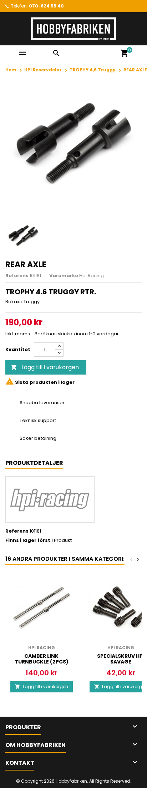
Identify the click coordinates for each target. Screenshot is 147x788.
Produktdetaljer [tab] (34, 463)
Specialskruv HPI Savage (120, 658)
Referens (17, 276)
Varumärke (63, 276)
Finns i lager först (27, 540)
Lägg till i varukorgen (45, 367)
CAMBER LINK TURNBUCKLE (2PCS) (42, 658)
